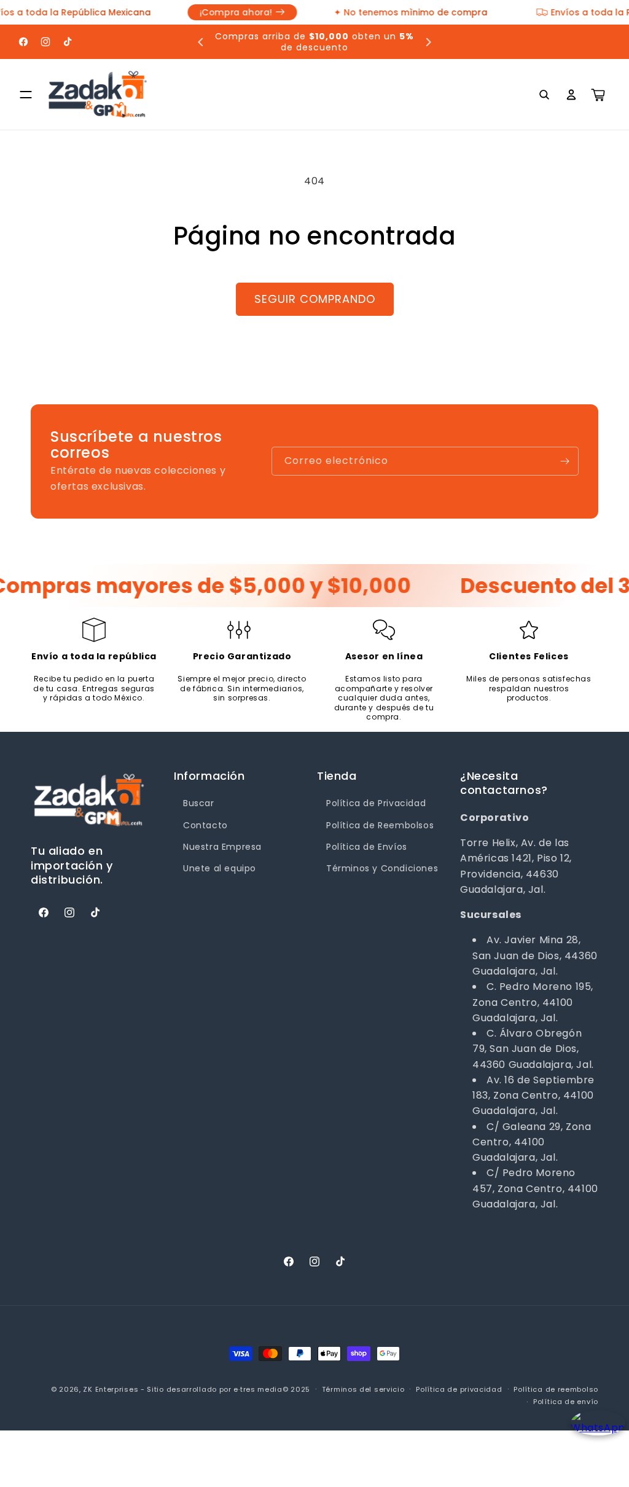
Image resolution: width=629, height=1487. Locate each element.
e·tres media (257, 1389)
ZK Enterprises (110, 1389)
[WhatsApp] (594, 1433)
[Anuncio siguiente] (428, 41)
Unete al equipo (219, 868)
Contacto (205, 825)
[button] (25, 94)
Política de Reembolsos (380, 825)
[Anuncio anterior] (200, 41)
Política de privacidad (459, 1389)
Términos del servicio (363, 1389)
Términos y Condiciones (382, 868)
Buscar (198, 803)
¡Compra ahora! (225, 12)
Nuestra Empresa (222, 847)
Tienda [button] (337, 776)
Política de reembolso (556, 1389)
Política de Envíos (366, 847)
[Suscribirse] (564, 461)
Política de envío (565, 1402)
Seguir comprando (314, 299)
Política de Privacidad (376, 803)
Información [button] (209, 776)
